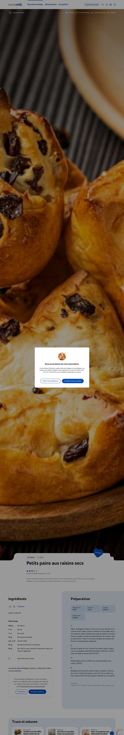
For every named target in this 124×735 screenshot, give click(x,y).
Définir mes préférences (50, 381)
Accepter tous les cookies (73, 381)
